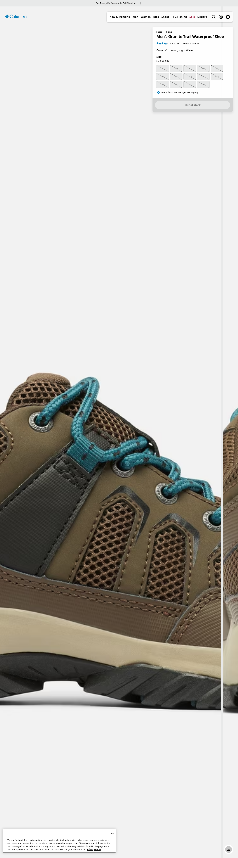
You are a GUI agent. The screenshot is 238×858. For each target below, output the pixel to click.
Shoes (165, 17)
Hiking (168, 32)
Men (135, 17)
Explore (202, 17)
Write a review (191, 43)
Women (146, 17)
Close (111, 833)
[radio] (162, 68)
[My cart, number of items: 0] (228, 16)
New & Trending (119, 17)
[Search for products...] (213, 16)
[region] (119, 432)
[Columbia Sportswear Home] (16, 16)
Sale (192, 17)
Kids (156, 17)
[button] (228, 849)
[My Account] (220, 16)
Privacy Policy (94, 849)
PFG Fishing (179, 17)
